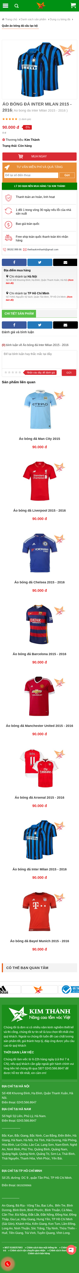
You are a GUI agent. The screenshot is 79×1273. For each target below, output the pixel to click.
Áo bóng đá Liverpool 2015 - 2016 (39, 510)
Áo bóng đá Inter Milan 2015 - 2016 (39, 869)
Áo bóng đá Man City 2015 (39, 439)
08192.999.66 (14, 249)
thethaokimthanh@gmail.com (42, 249)
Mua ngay (39, 156)
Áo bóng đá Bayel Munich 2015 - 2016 (39, 941)
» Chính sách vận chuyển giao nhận (26, 1250)
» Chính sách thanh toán (60, 1250)
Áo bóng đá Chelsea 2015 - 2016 (39, 582)
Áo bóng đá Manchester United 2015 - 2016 (39, 726)
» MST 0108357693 (13, 1247)
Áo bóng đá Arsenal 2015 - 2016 (39, 797)
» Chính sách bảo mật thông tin (41, 1247)
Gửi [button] (67, 175)
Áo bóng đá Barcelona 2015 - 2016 (39, 654)
